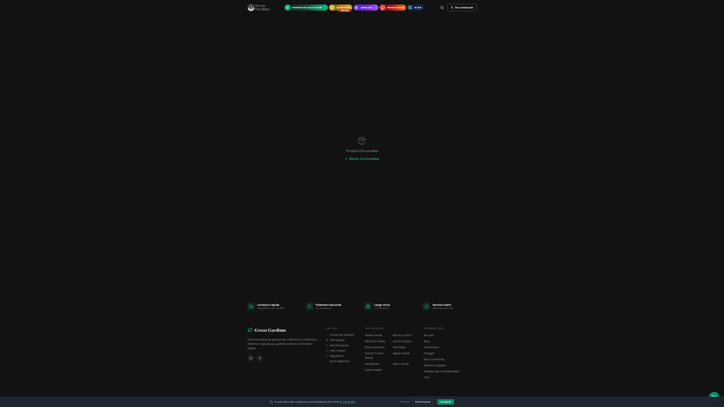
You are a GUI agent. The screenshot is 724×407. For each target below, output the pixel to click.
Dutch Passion (402, 341)
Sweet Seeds (373, 370)
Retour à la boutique (364, 159)
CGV (427, 377)
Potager (429, 353)
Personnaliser (422, 401)
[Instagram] (250, 358)
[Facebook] (259, 358)
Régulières (336, 356)
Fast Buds (399, 347)
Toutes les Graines (342, 335)
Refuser (404, 401)
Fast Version (338, 351)
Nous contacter (434, 359)
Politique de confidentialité (441, 371)
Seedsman (372, 364)
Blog (426, 341)
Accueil (428, 335)
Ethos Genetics (375, 347)
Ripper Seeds (401, 353)
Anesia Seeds (373, 335)
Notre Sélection (340, 361)
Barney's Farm (402, 335)
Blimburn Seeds (375, 341)
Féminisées (337, 340)
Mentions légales (435, 365)
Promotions (431, 347)
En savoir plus (348, 401)
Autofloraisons (339, 345)
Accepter (445, 401)
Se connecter (464, 7)
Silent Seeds (401, 364)
